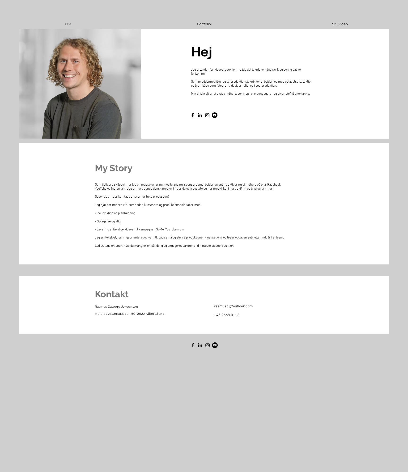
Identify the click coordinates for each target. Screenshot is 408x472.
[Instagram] (207, 115)
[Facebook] (193, 115)
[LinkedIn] (200, 115)
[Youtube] (214, 115)
